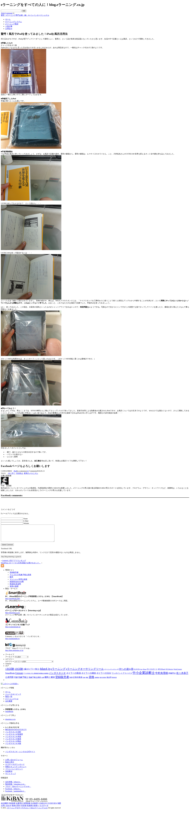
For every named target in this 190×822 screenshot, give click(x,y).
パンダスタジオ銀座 (13, 739)
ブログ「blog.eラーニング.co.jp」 (18, 786)
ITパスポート (152, 669)
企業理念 (19, 803)
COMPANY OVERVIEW (47, 803)
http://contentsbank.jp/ (13, 627)
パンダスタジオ (57, 673)
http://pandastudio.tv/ (12, 639)
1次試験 (9, 668)
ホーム (8, 692)
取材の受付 (9, 762)
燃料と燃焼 (49, 677)
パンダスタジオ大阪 (13, 743)
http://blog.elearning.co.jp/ (14, 650)
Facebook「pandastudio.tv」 (15, 791)
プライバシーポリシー (14, 769)
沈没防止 (19, 473)
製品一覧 (8, 696)
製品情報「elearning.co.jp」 (15, 784)
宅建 (16, 677)
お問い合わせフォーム (14, 760)
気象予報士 (23, 677)
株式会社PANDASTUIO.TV (16, 729)
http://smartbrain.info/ (12, 599)
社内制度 (34, 803)
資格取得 (97, 677)
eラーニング (58, 668)
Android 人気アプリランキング (14, 560)
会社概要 (8, 701)
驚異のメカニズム (31, 473)
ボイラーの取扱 (73, 673)
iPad (15, 471)
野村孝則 (114, 677)
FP (117, 669)
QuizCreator (178, 669)
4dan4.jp (45, 668)
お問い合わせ (6, 805)
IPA (138, 669)
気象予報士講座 (35, 677)
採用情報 (26, 803)
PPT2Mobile (169, 669)
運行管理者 (103, 677)
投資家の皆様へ (33, 805)
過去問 (108, 677)
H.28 (135, 669)
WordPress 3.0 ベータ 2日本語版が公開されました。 (21, 563)
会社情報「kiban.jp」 (13, 782)
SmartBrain (10, 673)
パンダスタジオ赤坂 (13, 736)
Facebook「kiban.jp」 (13, 789)
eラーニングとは (11, 699)
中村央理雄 (161, 673)
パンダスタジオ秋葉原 (14, 734)
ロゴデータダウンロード (15, 764)
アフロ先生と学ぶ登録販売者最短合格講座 (35, 673)
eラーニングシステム (110, 669)
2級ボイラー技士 (31, 669)
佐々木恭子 (182, 673)
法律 (42, 677)
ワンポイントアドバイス (121, 673)
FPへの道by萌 (126, 669)
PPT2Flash (161, 669)
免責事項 (8, 771)
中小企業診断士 (143, 672)
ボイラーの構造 (88, 673)
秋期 (71, 677)
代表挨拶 (11, 803)
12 (28, 471)
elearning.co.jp (10, 719)
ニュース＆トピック (13, 694)
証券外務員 (77, 677)
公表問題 (9, 677)
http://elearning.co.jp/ (12, 613)
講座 (87, 677)
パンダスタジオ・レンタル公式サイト (20, 752)
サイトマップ (10, 774)
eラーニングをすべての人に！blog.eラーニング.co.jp (27, 808)
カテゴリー (9, 661)
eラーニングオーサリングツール (85, 669)
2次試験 (19, 669)
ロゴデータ (44, 805)
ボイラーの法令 (103, 673)
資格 (91, 677)
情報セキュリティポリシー (15, 767)
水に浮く (11, 473)
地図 (59, 803)
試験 (84, 677)
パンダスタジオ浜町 (13, 732)
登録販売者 (62, 676)
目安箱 (23, 805)
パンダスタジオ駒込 (13, 741)
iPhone (144, 669)
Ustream (19, 673)
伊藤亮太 (172, 673)
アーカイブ (9, 657)
